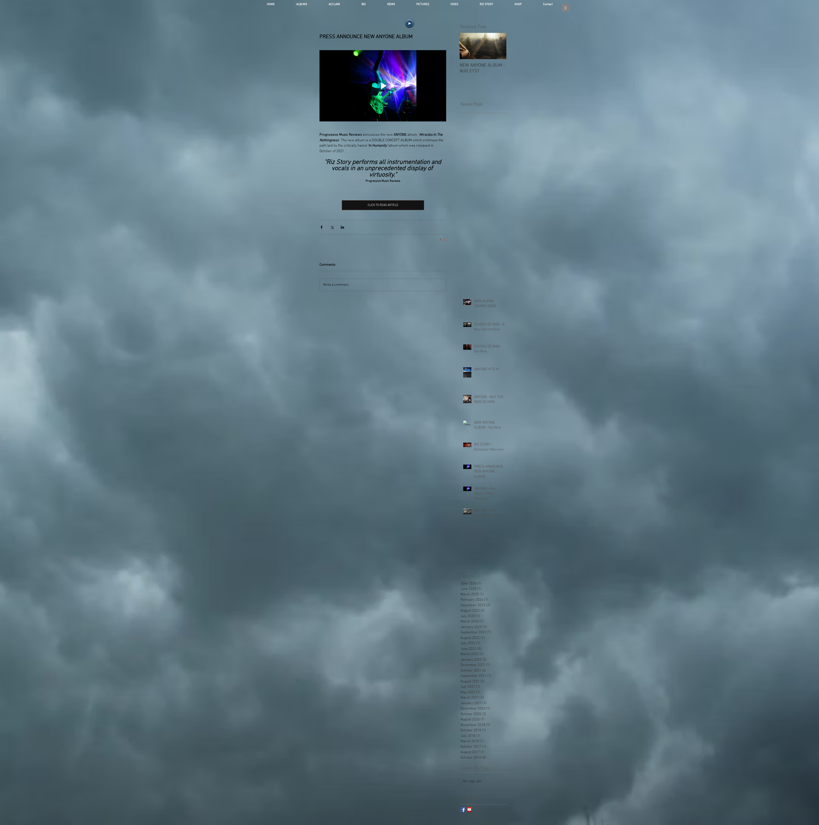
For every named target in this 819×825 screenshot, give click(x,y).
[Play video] (382, 85)
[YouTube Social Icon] (469, 809)
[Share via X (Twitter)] (332, 227)
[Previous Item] (466, 46)
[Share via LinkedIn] (342, 227)
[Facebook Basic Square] (462, 809)
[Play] (409, 23)
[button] (565, 5)
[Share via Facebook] (321, 227)
